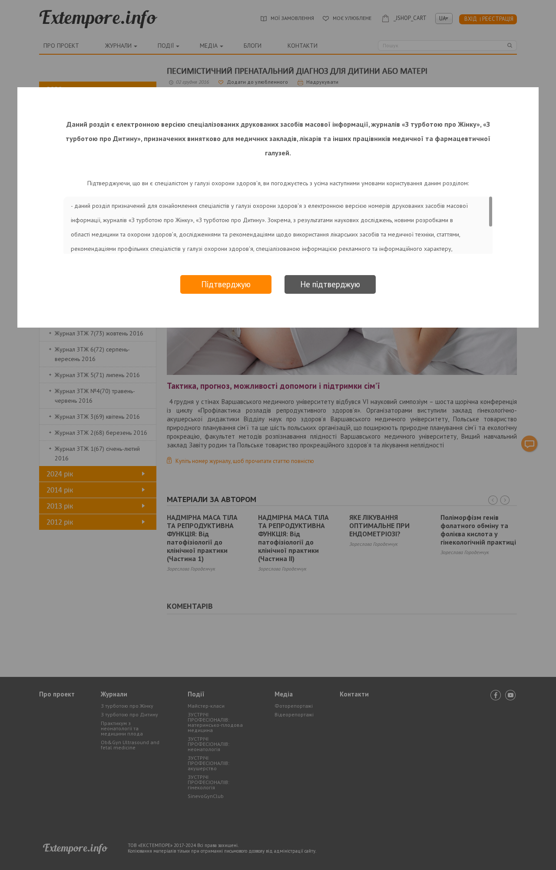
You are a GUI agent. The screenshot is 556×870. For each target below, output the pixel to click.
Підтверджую (226, 284)
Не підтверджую (330, 284)
